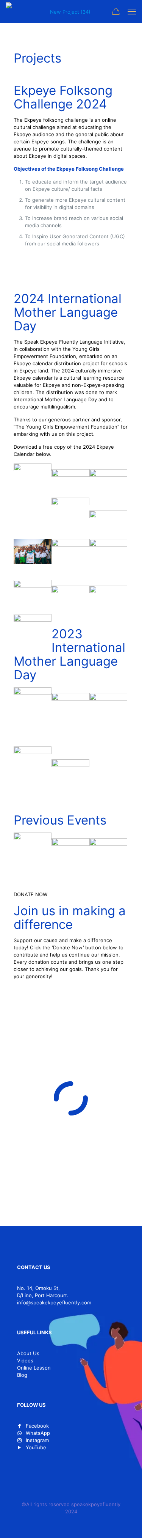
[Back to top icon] (126, 1522)
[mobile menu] (131, 11)
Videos (25, 1360)
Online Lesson (34, 1368)
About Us (28, 1353)
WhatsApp (38, 1433)
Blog (22, 1375)
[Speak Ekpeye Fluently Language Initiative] (67, 11)
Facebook (37, 1426)
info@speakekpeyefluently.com (54, 1302)
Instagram (37, 1440)
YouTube (36, 1447)
